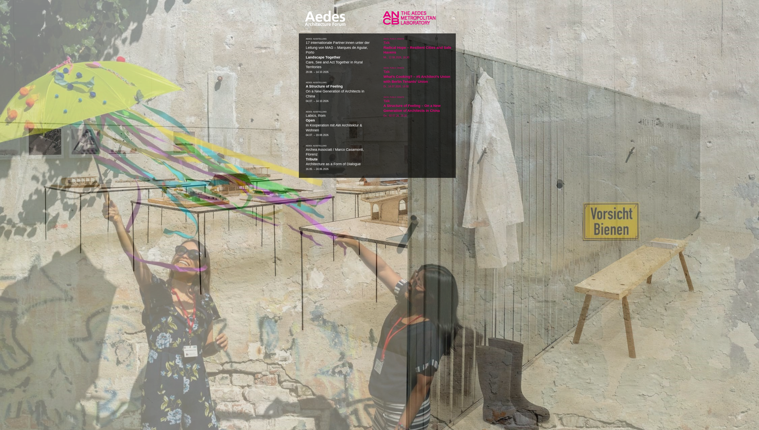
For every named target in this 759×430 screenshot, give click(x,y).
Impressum (305, 31)
